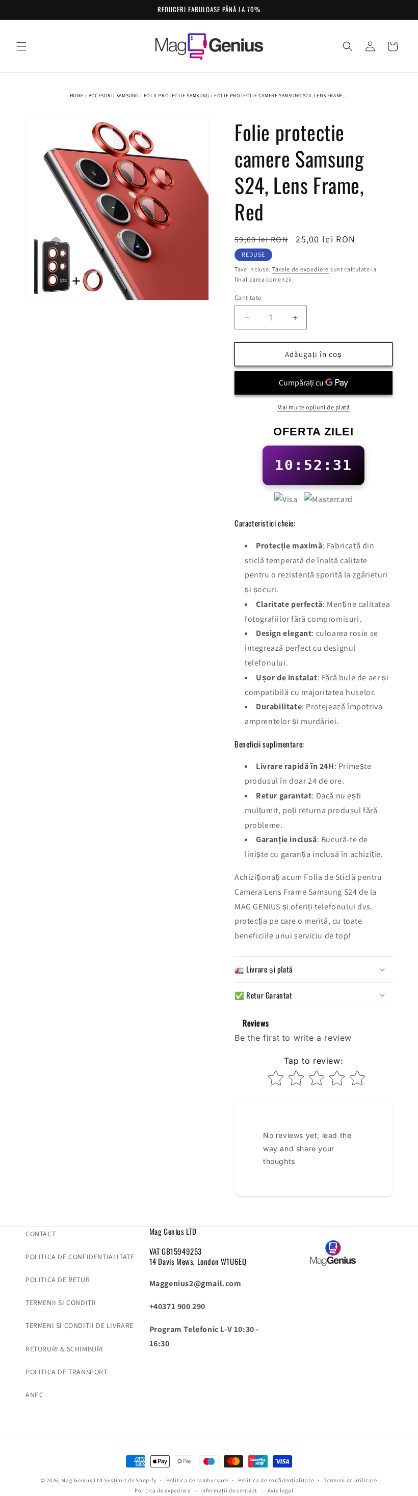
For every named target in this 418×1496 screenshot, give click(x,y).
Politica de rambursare (197, 1480)
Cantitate (248, 297)
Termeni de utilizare (350, 1480)
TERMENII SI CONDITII (60, 1302)
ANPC (34, 1394)
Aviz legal (281, 1490)
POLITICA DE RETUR (57, 1279)
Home (77, 95)
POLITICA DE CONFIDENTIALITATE (79, 1256)
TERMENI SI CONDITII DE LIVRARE (79, 1325)
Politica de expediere (163, 1490)
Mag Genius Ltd (81, 1480)
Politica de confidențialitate (276, 1480)
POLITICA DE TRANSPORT (66, 1371)
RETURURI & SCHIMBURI (64, 1348)
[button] (21, 46)
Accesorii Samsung (114, 95)
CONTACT (40, 1233)
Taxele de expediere (300, 269)
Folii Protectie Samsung (177, 95)
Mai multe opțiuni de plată (313, 407)
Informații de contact (228, 1490)
